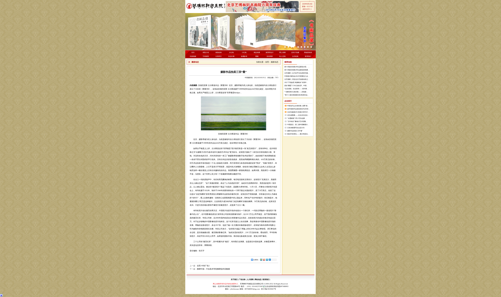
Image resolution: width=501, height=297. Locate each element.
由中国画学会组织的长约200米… (298, 109)
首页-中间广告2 (203, 266)
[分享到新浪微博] (264, 259)
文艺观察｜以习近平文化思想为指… (296, 73)
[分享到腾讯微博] (266, 259)
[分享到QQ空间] (261, 259)
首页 (267, 62)
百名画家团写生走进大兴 (296, 128)
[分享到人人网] (269, 259)
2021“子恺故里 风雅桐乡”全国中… (296, 82)
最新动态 (274, 62)
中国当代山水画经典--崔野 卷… (298, 106)
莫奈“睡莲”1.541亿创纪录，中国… (296, 85)
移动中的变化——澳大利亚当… (298, 134)
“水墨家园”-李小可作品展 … (297, 118)
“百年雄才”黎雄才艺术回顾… (297, 121)
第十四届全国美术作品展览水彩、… (296, 67)
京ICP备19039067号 (268, 289)
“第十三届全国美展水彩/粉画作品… (296, 95)
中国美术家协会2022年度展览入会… (296, 76)
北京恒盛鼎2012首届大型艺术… (298, 112)
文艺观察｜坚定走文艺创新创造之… (296, 79)
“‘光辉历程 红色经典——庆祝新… (296, 92)
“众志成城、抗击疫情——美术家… (296, 89)
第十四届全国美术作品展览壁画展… (296, 70)
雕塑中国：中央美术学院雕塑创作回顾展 (213, 269)
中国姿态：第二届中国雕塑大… (298, 124)
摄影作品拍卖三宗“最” (295, 131)
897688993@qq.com (252, 289)
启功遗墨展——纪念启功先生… (298, 115)
